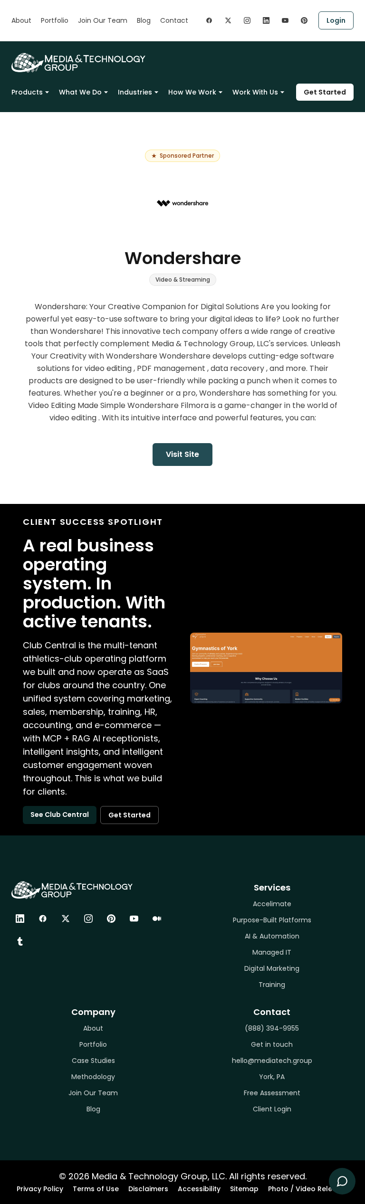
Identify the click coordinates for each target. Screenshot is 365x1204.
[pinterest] (304, 20)
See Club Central (59, 814)
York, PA (272, 1076)
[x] (228, 20)
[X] (65, 918)
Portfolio (54, 20)
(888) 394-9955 (272, 1028)
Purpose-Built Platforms (272, 920)
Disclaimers (148, 1189)
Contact (174, 20)
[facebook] (209, 20)
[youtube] (285, 20)
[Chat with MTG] (342, 1181)
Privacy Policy (40, 1189)
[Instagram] (88, 918)
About (21, 20)
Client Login (272, 1109)
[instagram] (247, 20)
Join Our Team (102, 20)
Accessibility (199, 1189)
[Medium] (156, 918)
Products (27, 92)
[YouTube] (134, 918)
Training (272, 984)
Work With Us (255, 92)
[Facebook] (42, 918)
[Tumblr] (20, 941)
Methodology (93, 1076)
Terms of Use (96, 1189)
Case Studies (93, 1060)
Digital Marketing (271, 968)
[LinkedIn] (20, 918)
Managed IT (271, 952)
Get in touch (272, 1044)
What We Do (80, 92)
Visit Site (182, 454)
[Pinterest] (111, 918)
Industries (135, 92)
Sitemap (244, 1189)
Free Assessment (272, 1093)
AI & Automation (272, 936)
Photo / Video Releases (308, 1189)
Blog (144, 20)
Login (336, 20)
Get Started (325, 92)
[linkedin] (266, 20)
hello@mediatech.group (272, 1060)
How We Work (192, 92)
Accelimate (272, 904)
